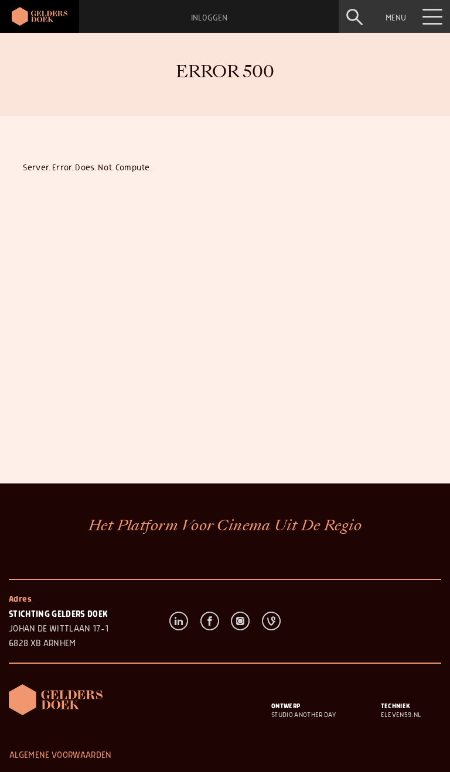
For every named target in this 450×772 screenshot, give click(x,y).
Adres (20, 599)
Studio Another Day (303, 715)
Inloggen (209, 18)
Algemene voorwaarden (60, 755)
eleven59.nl (401, 715)
